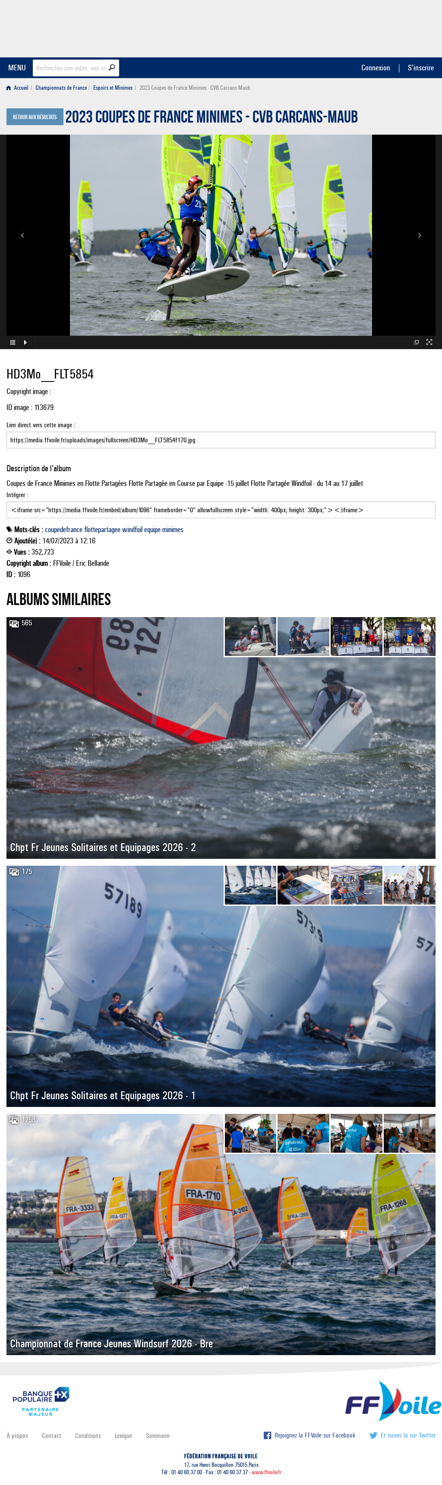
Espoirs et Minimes (113, 87)
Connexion (375, 68)
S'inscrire (421, 68)
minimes (172, 529)
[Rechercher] (112, 67)
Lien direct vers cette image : (41, 425)
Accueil (20, 87)
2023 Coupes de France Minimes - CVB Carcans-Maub (211, 119)
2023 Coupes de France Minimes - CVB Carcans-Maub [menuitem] (194, 87)
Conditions (88, 1435)
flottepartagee (102, 529)
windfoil (132, 529)
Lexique (123, 1435)
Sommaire (158, 1435)
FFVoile (381, 27)
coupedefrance (63, 529)
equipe (152, 529)
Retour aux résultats (35, 117)
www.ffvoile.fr (266, 1472)
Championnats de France (61, 87)
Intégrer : (17, 495)
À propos (17, 1435)
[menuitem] (19, 87)
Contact (51, 1435)
